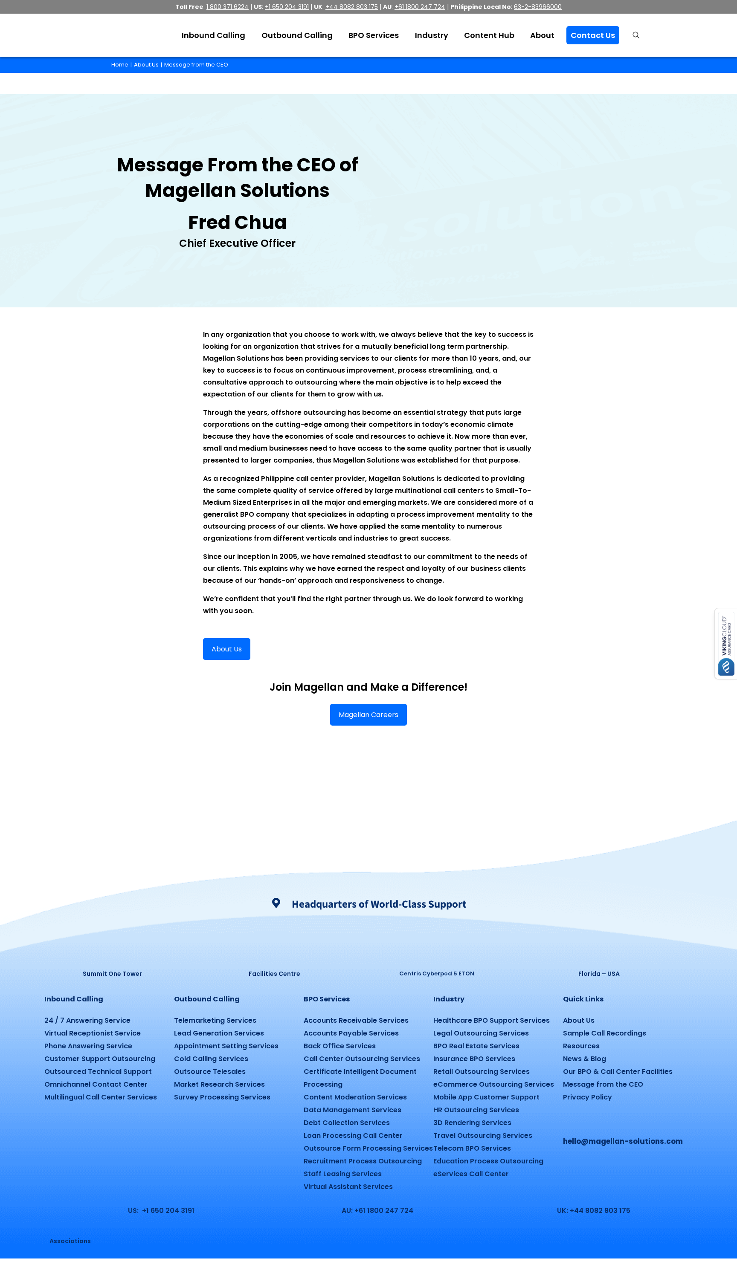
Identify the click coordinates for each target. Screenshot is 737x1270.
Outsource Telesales (210, 1071)
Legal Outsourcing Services (481, 1033)
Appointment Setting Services (226, 1046)
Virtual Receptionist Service (92, 1033)
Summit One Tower (112, 973)
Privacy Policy (587, 1097)
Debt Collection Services (347, 1123)
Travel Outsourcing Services (482, 1135)
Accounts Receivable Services (356, 1020)
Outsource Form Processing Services (368, 1148)
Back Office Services (340, 1046)
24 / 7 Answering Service (87, 1020)
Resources (581, 1046)
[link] (112, 943)
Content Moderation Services (355, 1097)
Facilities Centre (274, 973)
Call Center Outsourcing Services (362, 1059)
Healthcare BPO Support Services (491, 1020)
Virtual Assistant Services (348, 1187)
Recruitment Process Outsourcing (363, 1161)
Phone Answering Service (88, 1046)
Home (119, 65)
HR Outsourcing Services (476, 1110)
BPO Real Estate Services (476, 1046)
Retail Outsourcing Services (481, 1071)
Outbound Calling (207, 999)
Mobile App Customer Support (486, 1097)
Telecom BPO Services (472, 1148)
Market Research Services (219, 1084)
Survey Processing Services (222, 1097)
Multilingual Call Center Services (100, 1097)
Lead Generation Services (219, 1033)
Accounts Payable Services (351, 1033)
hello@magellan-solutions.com (623, 1141)
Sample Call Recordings (604, 1033)
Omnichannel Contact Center (96, 1084)
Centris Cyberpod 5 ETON (436, 973)
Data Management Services (352, 1110)
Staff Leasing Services (343, 1174)
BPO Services (327, 999)
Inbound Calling (73, 999)
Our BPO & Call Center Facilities (618, 1071)
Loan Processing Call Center (353, 1135)
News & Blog (584, 1059)
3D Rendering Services (472, 1123)
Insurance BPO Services (474, 1059)
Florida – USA (599, 973)
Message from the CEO (196, 65)
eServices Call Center (471, 1174)
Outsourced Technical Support (98, 1071)
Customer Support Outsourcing (99, 1059)
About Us (146, 65)
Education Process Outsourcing (488, 1161)
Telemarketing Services (215, 1020)
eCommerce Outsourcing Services (493, 1084)
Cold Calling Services (211, 1059)
